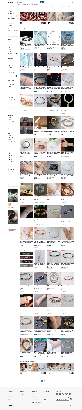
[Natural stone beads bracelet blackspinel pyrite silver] (26, 211)
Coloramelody (36, 110)
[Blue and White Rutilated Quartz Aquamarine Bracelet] (40, 189)
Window (9, 399)
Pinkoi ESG (45, 396)
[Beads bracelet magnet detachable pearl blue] (54, 345)
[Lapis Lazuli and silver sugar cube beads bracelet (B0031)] (68, 59)
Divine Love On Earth (23, 355)
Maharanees (22, 89)
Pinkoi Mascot (46, 397)
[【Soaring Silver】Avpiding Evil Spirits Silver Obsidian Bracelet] (26, 37)
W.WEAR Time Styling (23, 110)
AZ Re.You (63, 199)
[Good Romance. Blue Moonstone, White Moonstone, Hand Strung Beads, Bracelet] (68, 100)
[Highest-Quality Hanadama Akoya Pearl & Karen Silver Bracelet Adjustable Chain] (54, 145)
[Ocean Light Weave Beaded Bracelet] (54, 100)
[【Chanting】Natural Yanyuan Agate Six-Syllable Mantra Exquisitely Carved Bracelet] (40, 211)
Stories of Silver (64, 69)
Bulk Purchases (34, 394)
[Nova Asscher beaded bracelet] (54, 37)
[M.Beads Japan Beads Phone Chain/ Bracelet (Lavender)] (40, 256)
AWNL (35, 69)
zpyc (34, 221)
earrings (28, 4)
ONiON (48, 69)
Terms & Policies (34, 397)
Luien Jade (49, 89)
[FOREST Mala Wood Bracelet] (26, 345)
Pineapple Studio (23, 310)
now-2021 (63, 132)
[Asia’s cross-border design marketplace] (11, 3)
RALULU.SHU (49, 155)
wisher (48, 221)
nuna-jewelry (22, 221)
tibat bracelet (10, 178)
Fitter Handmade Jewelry (65, 221)
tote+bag (32, 4)
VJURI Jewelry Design (37, 355)
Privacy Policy (34, 399)
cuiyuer (48, 199)
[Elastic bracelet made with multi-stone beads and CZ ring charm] (54, 167)
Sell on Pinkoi (60, 2)
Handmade (24, 4)
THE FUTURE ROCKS (51, 47)
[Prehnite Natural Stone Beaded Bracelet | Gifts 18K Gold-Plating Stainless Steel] (40, 122)
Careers (45, 399)
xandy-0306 (22, 199)
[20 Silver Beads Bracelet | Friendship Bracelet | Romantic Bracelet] (40, 300)
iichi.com (45, 400)
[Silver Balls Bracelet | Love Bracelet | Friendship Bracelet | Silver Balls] (26, 79)
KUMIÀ (21, 47)
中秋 (16, 4)
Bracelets (9, 173)
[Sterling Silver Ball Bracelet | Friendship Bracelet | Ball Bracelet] (26, 167)
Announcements (34, 396)
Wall (8, 397)
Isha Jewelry (36, 177)
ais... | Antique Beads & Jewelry (39, 89)
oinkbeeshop (36, 199)
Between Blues (36, 47)
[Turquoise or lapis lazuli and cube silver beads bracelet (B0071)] (68, 233)
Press (45, 394)
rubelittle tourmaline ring (12, 182)
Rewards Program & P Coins (36, 402)
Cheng (62, 47)
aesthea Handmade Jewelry (38, 132)
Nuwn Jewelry (63, 110)
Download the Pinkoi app (63, 399)
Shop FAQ (21, 394)
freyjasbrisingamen (50, 288)
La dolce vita (20, 4)
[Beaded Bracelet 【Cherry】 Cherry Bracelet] (68, 278)
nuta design (22, 243)
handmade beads (11, 175)
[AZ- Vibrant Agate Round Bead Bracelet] (68, 189)
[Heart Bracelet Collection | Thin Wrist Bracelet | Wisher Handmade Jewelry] (54, 211)
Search (42, 2)
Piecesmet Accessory (51, 177)
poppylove (35, 243)
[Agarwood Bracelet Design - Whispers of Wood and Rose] (26, 189)
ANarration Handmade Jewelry (52, 110)
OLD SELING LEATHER (65, 155)
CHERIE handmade (50, 243)
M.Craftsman (36, 266)
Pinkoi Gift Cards (10, 396)
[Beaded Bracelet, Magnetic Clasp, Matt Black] (54, 59)
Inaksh (62, 332)
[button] (16, 76)
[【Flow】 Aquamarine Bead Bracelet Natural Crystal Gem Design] (26, 59)
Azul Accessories (23, 155)
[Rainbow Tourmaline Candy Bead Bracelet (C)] (54, 278)
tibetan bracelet (11, 180)
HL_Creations (63, 355)
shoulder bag (36, 4)
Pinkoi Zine (9, 394)
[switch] (13, 13)
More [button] (8, 34)
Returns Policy (34, 400)
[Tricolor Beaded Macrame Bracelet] (40, 59)
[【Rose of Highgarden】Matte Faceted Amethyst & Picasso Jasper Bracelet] (40, 145)
